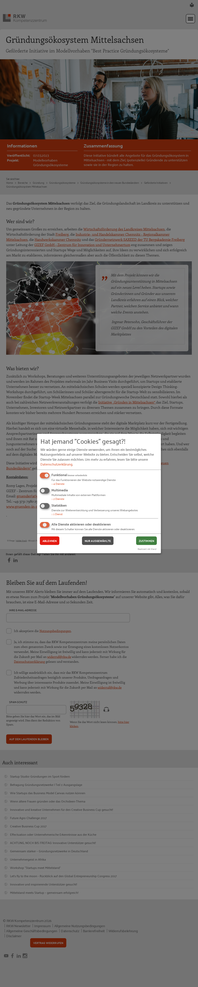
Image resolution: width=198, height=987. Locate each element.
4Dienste (57, 483)
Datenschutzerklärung (56, 464)
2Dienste (57, 498)
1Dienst (57, 513)
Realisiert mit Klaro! (147, 549)
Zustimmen (146, 540)
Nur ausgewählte (98, 540)
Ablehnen (50, 540)
